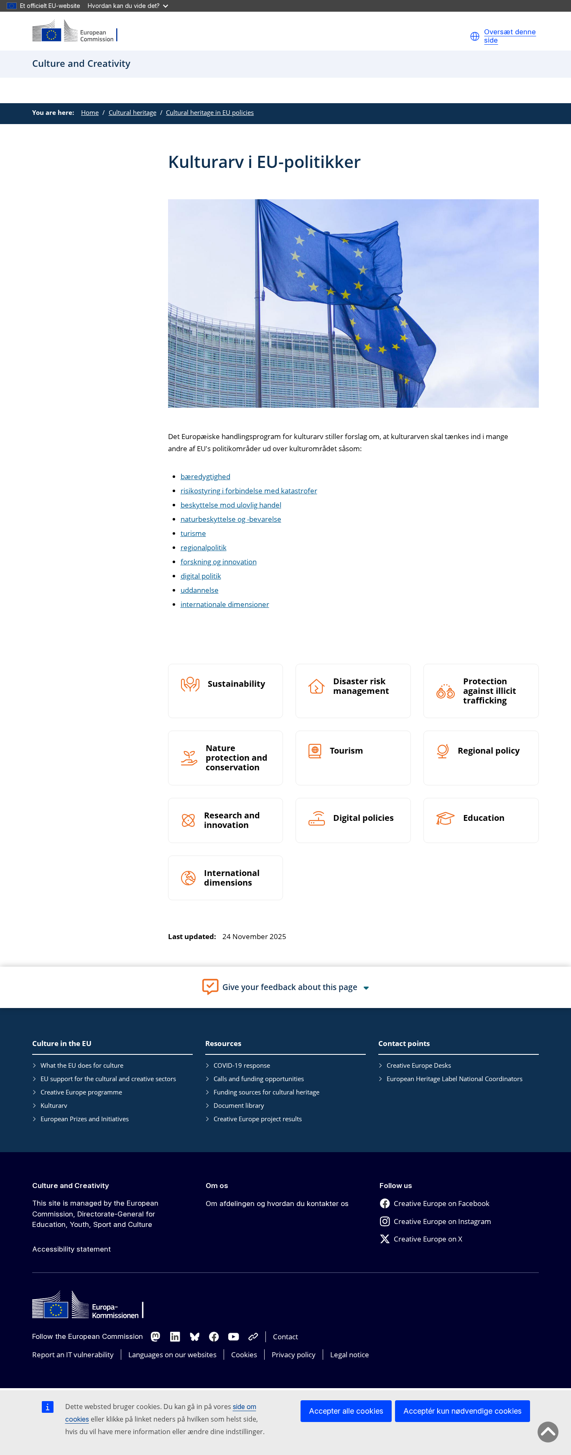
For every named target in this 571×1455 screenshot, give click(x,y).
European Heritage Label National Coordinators (455, 1078)
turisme (193, 533)
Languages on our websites (172, 1354)
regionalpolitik (204, 547)
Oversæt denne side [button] (510, 36)
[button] (475, 36)
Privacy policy (294, 1354)
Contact (285, 1336)
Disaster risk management (361, 686)
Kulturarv (54, 1105)
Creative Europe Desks (419, 1065)
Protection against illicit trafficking (489, 691)
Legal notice (349, 1354)
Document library (239, 1105)
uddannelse (200, 590)
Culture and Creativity (70, 1185)
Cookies (244, 1354)
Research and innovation (232, 820)
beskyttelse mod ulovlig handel (231, 505)
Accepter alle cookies (346, 1411)
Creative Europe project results (258, 1119)
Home (90, 112)
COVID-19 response (242, 1065)
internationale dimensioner (225, 604)
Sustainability (236, 684)
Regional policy (489, 751)
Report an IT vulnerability (73, 1354)
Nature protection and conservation (237, 758)
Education (484, 818)
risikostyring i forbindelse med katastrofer (249, 490)
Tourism (346, 751)
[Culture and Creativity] (80, 31)
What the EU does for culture (82, 1065)
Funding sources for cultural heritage (266, 1092)
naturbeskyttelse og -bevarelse (231, 519)
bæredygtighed (205, 476)
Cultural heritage (132, 112)
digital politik (201, 576)
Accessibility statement (71, 1249)
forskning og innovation (219, 561)
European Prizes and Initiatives (85, 1119)
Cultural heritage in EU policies (210, 112)
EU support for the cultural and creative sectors (108, 1078)
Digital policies (363, 818)
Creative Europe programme (81, 1092)
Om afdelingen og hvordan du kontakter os (277, 1203)
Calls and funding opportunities (259, 1078)
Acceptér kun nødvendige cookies (462, 1411)
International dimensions (232, 878)
